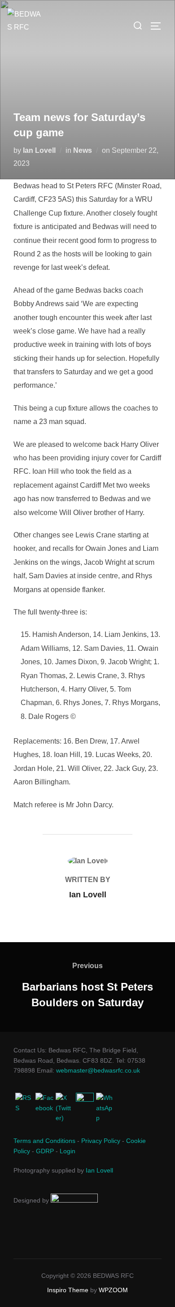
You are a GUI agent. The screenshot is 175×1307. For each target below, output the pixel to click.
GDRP (45, 1151)
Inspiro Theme (67, 1290)
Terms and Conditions (44, 1140)
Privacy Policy (100, 1140)
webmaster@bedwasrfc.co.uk (98, 1070)
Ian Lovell (39, 150)
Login (67, 1151)
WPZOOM (113, 1290)
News (82, 150)
